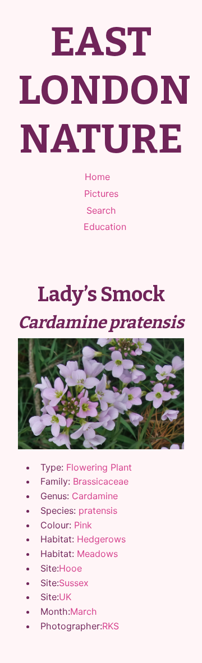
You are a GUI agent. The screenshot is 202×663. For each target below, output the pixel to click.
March (83, 611)
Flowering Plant (99, 467)
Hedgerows (101, 539)
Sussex (74, 582)
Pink (83, 525)
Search (101, 210)
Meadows (97, 553)
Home (97, 176)
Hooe (70, 568)
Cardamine (95, 495)
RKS (110, 626)
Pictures (101, 193)
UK (65, 596)
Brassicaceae (100, 481)
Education (105, 226)
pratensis (98, 510)
